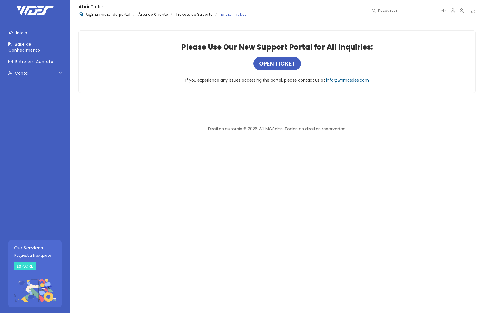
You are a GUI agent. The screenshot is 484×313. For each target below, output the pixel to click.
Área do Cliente (153, 14)
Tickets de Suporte (194, 14)
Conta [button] (22, 73)
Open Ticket (277, 64)
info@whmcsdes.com (347, 80)
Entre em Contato (33, 61)
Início (21, 33)
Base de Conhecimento (24, 47)
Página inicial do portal (107, 14)
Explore (25, 266)
